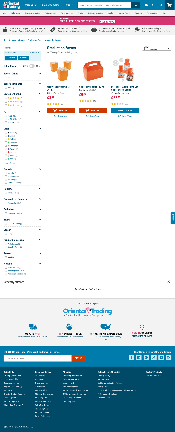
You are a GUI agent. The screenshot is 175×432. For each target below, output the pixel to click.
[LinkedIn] (139, 357)
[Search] (135, 5)
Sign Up (78, 358)
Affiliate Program (70, 386)
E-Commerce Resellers (107, 394)
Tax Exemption (41, 408)
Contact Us (40, 375)
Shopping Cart (41, 397)
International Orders (43, 401)
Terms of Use (103, 379)
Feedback (172, 218)
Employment (68, 383)
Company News (69, 401)
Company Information (72, 375)
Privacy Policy (104, 375)
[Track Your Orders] (146, 5)
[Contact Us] (153, 5)
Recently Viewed (14, 282)
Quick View (62, 115)
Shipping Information (44, 394)
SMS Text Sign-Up (11, 401)
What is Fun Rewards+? (13, 405)
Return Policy (41, 390)
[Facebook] (131, 357)
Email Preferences (42, 416)
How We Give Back (71, 379)
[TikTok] (154, 357)
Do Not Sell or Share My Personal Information (117, 390)
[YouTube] (161, 357)
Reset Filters (35, 53)
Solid (24, 57)
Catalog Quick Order (12, 375)
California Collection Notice (110, 383)
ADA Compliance (42, 412)
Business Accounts (11, 383)
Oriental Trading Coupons (14, 394)
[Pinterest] (146, 357)
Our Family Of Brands (72, 397)
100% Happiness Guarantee (74, 394)
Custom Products (153, 375)
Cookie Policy (104, 397)
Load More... (10, 163)
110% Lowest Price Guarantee (75, 390)
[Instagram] (168, 357)
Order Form (40, 386)
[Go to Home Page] (5, 40)
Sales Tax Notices (42, 405)
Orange (12, 57)
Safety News (103, 386)
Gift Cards (8, 390)
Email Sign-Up (10, 397)
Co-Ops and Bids (11, 379)
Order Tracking (41, 383)
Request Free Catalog (13, 386)
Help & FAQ (39, 379)
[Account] (161, 5)
